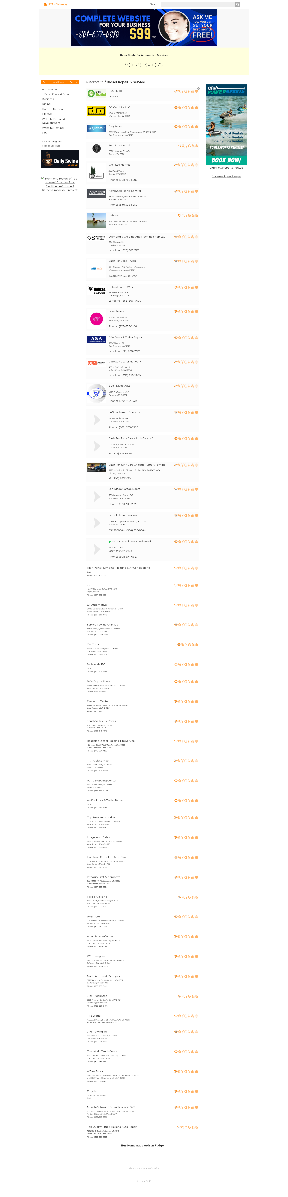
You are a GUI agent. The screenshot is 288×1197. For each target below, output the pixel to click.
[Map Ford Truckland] (196, 897)
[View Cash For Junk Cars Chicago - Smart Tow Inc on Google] (185, 465)
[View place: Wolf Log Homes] (96, 173)
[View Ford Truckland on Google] (189, 897)
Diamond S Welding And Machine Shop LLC (137, 236)
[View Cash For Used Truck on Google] (185, 261)
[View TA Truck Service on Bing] (178, 761)
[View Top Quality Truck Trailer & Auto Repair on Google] (189, 1127)
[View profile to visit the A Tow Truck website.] (196, 1072)
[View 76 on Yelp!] (189, 585)
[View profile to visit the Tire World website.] (196, 1016)
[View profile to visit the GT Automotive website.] (196, 605)
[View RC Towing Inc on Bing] (178, 956)
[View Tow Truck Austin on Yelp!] (193, 146)
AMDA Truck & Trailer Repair (105, 800)
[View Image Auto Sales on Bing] (178, 837)
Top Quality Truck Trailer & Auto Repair (112, 1126)
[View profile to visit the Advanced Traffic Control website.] (196, 191)
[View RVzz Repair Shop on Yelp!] (189, 682)
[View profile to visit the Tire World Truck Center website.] (196, 1052)
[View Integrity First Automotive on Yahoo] (182, 877)
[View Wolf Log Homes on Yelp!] (189, 165)
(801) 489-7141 (100, 654)
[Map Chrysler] (192, 1091)
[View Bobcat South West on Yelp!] (189, 287)
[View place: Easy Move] (96, 131)
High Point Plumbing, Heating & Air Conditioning (118, 567)
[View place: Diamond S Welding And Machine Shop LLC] (96, 244)
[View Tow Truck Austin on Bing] (183, 146)
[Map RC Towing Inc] (192, 956)
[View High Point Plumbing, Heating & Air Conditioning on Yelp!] (189, 568)
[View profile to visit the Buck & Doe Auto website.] (196, 386)
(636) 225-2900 (131, 375)
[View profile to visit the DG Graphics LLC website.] (196, 108)
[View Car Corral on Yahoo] (186, 645)
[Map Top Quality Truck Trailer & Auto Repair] (196, 1127)
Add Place (58, 82)
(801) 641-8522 (100, 807)
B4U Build (115, 90)
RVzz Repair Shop (98, 681)
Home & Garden (52, 109)
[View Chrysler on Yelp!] (189, 1091)
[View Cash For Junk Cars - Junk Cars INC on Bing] (179, 439)
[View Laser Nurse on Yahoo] (182, 311)
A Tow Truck (95, 1071)
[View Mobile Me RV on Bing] (179, 664)
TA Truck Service (98, 760)
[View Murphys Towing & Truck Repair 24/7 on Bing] (178, 1107)
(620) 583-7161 (130, 250)
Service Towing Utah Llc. (102, 624)
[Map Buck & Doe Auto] (192, 386)
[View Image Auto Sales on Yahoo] (182, 837)
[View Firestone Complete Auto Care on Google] (185, 857)
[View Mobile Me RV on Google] (185, 664)
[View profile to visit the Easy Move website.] (196, 127)
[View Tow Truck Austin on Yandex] (187, 146)
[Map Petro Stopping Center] (192, 781)
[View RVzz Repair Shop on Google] (185, 682)
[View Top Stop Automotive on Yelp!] (189, 818)
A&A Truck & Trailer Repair (125, 337)
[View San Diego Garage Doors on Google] (185, 489)
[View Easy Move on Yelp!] (189, 127)
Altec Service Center (100, 936)
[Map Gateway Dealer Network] (192, 362)
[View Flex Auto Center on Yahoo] (182, 701)
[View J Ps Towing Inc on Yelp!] (189, 1032)
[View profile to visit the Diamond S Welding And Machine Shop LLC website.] (196, 237)
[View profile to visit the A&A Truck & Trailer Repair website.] (196, 338)
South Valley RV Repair (101, 721)
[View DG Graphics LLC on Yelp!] (189, 108)
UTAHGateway (58, 4)
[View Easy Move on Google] (185, 127)
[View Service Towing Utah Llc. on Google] (185, 625)
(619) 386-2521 (128, 504)
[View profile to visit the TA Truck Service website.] (196, 761)
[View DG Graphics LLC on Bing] (179, 108)
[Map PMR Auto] (192, 917)
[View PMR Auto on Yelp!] (189, 917)
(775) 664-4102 (100, 751)
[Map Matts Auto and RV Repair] (192, 976)
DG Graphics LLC (119, 107)
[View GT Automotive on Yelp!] (189, 605)
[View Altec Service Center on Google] (185, 937)
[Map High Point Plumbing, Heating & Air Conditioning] (192, 568)
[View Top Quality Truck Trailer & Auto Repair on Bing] (182, 1127)
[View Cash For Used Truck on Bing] (179, 261)
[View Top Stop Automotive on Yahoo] (182, 818)
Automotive (49, 89)
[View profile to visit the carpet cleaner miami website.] (196, 515)
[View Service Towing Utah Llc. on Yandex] (183, 625)
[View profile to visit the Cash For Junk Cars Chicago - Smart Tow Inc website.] (196, 465)
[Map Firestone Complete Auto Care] (192, 857)
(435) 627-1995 (100, 691)
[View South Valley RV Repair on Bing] (178, 721)
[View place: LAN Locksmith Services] (96, 420)
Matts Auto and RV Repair (103, 976)
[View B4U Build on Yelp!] (189, 91)
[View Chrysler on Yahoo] (182, 1091)
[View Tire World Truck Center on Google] (185, 1052)
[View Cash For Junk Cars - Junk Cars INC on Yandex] (183, 439)
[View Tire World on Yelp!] (189, 1016)
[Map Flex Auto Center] (192, 701)
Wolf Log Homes (119, 164)
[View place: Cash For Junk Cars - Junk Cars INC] (96, 447)
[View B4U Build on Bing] (178, 91)
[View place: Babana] (96, 221)
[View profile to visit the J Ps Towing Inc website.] (196, 1032)
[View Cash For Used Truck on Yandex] (183, 261)
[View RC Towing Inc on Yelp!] (189, 956)
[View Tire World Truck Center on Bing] (179, 1052)
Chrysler (92, 1091)
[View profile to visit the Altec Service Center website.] (196, 937)
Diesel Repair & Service (57, 94)
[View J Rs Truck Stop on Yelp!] (193, 996)
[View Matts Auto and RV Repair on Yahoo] (182, 976)
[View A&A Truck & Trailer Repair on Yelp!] (189, 338)
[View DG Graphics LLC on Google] (185, 108)
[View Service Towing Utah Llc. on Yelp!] (189, 625)
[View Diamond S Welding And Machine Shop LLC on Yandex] (183, 237)
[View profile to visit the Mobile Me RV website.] (196, 664)
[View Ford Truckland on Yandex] (187, 897)
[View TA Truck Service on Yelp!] (189, 761)
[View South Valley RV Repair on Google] (185, 721)
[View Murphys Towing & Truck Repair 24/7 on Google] (185, 1107)
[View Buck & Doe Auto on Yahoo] (182, 386)
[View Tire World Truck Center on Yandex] (183, 1052)
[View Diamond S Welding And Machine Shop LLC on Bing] (179, 237)
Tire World (94, 1015)
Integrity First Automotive (103, 876)
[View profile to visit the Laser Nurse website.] (196, 311)
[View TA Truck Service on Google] (185, 761)
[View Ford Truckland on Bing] (183, 897)
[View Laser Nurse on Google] (185, 311)
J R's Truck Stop (97, 995)
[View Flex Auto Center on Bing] (178, 701)
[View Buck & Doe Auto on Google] (185, 386)
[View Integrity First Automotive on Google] (185, 877)
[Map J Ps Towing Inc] (192, 1032)
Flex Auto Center (98, 701)
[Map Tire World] (192, 1016)
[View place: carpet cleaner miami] (96, 523)
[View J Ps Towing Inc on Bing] (179, 1032)
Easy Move (115, 126)
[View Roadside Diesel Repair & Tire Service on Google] (185, 741)
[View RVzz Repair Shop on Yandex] (183, 682)
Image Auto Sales (98, 837)
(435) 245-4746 (100, 731)
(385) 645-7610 (100, 867)
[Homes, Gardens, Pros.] (60, 182)
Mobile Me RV (96, 664)
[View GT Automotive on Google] (185, 605)
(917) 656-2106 (128, 326)
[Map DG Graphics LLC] (192, 108)
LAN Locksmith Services (124, 412)
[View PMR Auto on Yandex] (183, 917)
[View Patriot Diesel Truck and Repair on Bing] (179, 542)
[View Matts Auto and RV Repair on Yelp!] (189, 976)
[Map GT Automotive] (192, 605)
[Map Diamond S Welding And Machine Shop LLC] (192, 237)
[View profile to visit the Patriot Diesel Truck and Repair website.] (196, 542)
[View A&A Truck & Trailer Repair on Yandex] (183, 338)
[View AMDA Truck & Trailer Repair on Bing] (179, 801)
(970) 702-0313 (128, 400)
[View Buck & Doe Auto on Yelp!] (189, 386)
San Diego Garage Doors (124, 488)
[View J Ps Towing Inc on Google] (185, 1032)
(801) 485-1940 (100, 1061)
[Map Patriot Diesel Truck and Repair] (192, 542)
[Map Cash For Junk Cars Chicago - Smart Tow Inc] (192, 465)
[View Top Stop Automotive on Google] (185, 818)
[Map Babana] (196, 215)
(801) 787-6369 (100, 575)
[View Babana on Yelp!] (193, 215)
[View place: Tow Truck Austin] (96, 150)
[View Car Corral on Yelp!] (193, 645)
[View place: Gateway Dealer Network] (96, 369)
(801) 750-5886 (128, 179)
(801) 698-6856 (100, 671)
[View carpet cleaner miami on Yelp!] (189, 515)
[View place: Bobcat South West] (96, 294)
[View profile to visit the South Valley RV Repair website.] (196, 721)
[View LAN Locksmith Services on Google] (185, 412)
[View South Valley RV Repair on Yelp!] (189, 721)
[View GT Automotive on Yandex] (183, 605)
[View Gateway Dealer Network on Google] (185, 362)
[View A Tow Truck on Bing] (178, 1072)
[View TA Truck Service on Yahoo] (182, 761)
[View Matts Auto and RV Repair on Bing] (178, 976)
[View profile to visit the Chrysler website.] (196, 1091)
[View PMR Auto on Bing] (179, 917)
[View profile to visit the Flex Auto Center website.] (196, 701)
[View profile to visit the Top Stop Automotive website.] (196, 818)
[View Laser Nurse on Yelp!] (189, 311)
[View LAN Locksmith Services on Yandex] (183, 412)
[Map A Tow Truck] (192, 1072)
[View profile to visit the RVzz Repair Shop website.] (196, 682)
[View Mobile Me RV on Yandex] (183, 664)
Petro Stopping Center (101, 780)
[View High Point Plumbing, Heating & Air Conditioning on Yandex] (183, 568)
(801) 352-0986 (100, 887)
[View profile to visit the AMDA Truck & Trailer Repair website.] (196, 801)
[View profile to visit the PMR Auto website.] (196, 917)
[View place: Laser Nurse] (96, 319)
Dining (46, 103)
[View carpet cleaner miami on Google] (185, 515)
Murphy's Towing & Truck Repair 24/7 (111, 1107)
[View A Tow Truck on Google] (185, 1072)
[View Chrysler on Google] (185, 1091)
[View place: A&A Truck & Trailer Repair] (96, 345)
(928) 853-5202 (100, 1117)
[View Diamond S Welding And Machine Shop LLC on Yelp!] (189, 237)
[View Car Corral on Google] (189, 645)
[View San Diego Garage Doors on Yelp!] (189, 489)
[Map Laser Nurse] (192, 311)
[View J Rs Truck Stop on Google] (189, 996)
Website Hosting (53, 127)
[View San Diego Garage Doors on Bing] (179, 489)
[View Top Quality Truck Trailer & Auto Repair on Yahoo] (186, 1127)
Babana (114, 215)
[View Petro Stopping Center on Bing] (179, 781)
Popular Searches (51, 146)
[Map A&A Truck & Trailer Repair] (192, 338)
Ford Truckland (97, 896)
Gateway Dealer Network (125, 361)
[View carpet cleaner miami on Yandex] (183, 515)
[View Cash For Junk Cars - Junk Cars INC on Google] (185, 439)
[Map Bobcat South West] (192, 287)
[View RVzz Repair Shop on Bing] (179, 682)
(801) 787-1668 (100, 926)
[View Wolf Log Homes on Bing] (178, 165)
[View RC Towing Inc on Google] (185, 956)
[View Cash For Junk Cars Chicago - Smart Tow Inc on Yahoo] (182, 465)
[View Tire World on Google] (185, 1016)
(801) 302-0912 (100, 615)
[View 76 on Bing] (179, 585)
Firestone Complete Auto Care (107, 857)
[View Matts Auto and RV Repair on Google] (185, 976)
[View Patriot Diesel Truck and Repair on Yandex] (183, 542)
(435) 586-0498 (101, 1006)
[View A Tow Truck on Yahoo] (182, 1072)
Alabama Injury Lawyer (226, 176)
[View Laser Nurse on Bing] (178, 311)
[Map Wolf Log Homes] (192, 165)
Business (48, 98)
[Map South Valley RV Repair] (192, 721)
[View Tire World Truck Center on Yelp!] (189, 1052)
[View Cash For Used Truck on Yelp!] (189, 261)
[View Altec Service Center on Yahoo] (182, 937)
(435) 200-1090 (101, 966)
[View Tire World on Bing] (179, 1016)
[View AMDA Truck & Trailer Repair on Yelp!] (189, 801)
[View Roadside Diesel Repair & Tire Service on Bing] (179, 741)
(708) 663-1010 (122, 478)
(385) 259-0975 (100, 1137)
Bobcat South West (121, 287)
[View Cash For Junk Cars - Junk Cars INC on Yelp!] (189, 439)
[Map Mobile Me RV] (192, 664)
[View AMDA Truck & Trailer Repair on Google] (185, 801)
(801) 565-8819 (100, 847)
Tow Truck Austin (120, 145)
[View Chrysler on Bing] (178, 1091)
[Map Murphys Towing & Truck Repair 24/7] (192, 1107)
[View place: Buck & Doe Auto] (96, 394)
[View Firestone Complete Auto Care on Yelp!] (189, 857)
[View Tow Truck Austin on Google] (189, 146)
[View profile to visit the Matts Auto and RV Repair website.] (196, 976)
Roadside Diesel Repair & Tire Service (111, 740)
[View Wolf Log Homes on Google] (185, 165)
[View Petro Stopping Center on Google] (185, 781)
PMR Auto (93, 916)
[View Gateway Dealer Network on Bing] (178, 362)
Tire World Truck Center (102, 1051)
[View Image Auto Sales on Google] (185, 837)
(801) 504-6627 (128, 556)
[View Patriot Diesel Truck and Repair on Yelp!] (189, 542)
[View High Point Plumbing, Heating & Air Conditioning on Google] (185, 568)
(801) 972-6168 (100, 946)
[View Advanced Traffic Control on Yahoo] (182, 191)
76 (88, 584)
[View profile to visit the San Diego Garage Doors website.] (196, 489)
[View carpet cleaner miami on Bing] (179, 515)
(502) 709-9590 (128, 427)
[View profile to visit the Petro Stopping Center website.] (196, 781)
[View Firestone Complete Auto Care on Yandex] (183, 857)
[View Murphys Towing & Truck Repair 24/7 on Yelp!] (189, 1107)
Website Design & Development (53, 121)
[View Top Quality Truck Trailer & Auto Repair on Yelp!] (193, 1127)
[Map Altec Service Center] (192, 937)
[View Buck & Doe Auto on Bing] (178, 386)
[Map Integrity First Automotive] (192, 877)
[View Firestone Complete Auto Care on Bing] (179, 857)
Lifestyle (47, 113)
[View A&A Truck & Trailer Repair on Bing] (179, 338)
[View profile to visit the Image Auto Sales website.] (196, 837)
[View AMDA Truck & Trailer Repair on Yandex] (183, 801)
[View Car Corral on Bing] (182, 645)
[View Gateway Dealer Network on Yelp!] (189, 362)
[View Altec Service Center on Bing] (178, 937)
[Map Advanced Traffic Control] (192, 191)
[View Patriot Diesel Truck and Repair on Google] (185, 542)
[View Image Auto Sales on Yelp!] (189, 837)
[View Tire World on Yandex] (183, 1016)
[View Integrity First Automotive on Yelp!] (189, 877)
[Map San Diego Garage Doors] (192, 489)
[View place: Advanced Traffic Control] (96, 198)
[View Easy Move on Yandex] (183, 127)
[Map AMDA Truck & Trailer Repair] (192, 801)
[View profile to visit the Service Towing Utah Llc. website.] (196, 625)
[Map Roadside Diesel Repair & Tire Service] (192, 741)
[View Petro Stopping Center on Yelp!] (189, 781)
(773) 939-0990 (122, 453)
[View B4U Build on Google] (185, 91)
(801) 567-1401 (100, 827)
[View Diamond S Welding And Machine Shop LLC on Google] (185, 237)
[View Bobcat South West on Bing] (178, 287)
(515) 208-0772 (131, 351)
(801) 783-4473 (100, 907)
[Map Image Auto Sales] (192, 837)
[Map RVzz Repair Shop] (192, 682)
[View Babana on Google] (189, 215)
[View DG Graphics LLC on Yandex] (183, 108)
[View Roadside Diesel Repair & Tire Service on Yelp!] (189, 741)
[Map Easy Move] (192, 127)
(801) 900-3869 (101, 634)
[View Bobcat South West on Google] (185, 287)
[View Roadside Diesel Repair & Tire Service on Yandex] (183, 741)
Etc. (44, 132)
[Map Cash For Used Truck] (192, 261)
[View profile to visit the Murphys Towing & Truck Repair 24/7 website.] (196, 1107)
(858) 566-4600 (131, 300)
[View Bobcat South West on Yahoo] (182, 287)
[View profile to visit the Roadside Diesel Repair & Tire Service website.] (196, 741)
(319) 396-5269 (128, 204)
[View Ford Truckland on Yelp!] (193, 897)
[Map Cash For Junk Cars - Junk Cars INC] (192, 439)
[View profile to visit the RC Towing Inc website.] (196, 956)
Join (45, 82)
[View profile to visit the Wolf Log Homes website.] (196, 165)
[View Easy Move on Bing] (179, 127)
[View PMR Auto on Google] (185, 917)
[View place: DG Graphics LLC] (96, 112)
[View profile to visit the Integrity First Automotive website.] (196, 877)
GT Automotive (97, 604)
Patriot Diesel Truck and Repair (131, 541)
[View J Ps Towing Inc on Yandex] (183, 1032)
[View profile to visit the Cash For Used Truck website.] (196, 261)
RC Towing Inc (96, 956)
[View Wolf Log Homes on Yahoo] (182, 165)
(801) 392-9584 (100, 595)
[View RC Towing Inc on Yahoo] (182, 956)
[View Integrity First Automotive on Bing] (178, 877)
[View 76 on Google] (185, 585)
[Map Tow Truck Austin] (196, 146)
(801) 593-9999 (100, 1042)
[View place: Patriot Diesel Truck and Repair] (96, 550)
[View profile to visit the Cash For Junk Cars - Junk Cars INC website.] (196, 439)
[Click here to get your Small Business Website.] (144, 45)
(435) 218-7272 (100, 711)
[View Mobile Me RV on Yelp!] (189, 664)
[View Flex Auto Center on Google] (185, 701)
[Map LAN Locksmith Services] (192, 412)
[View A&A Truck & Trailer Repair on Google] (185, 338)
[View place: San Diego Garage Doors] (96, 497)
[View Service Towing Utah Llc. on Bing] (179, 625)
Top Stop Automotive (101, 817)
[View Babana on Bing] (183, 215)
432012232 (130, 275)
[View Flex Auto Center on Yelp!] (189, 701)
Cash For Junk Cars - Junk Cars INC (131, 438)
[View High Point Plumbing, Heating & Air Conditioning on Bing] (179, 568)
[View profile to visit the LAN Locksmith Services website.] (196, 412)
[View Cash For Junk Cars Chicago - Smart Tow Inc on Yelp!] (189, 465)
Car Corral (93, 644)
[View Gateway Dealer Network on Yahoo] (182, 362)
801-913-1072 (144, 65)
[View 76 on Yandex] (183, 585)
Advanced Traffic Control (125, 190)
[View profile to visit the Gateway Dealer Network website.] (196, 362)
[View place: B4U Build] (96, 94)
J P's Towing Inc (97, 1031)
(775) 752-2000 (101, 771)
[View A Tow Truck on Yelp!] (189, 1072)
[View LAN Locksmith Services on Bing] (179, 412)
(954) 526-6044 (136, 530)
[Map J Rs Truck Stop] (196, 996)
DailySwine (153, 1168)
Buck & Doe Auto (119, 385)
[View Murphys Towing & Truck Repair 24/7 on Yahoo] (182, 1107)
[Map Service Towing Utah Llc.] (192, 625)
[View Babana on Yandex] (187, 215)
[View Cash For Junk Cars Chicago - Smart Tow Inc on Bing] (178, 465)
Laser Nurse (116, 311)
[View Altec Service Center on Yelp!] (189, 937)
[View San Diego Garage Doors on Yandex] (183, 489)
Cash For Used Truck (122, 260)
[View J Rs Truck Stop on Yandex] (187, 996)
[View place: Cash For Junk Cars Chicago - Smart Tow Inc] (96, 472)
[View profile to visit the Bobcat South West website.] (196, 287)
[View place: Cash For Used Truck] (96, 269)
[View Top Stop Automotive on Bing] (178, 818)
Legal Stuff (145, 1181)
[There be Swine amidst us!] (60, 159)
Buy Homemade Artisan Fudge (142, 1145)
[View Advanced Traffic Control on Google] (185, 191)
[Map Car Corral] (196, 645)
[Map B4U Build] (192, 91)
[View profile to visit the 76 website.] (196, 585)
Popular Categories (52, 141)
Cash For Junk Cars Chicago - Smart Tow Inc (137, 464)
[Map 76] (192, 585)
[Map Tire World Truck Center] (192, 1052)
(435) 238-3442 (101, 986)
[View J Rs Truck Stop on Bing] (183, 996)
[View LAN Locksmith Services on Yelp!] (189, 412)
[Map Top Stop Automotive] (192, 818)
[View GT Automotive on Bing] (179, 605)
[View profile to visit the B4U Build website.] (196, 91)
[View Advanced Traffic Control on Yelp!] (189, 191)
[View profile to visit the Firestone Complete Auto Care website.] (196, 857)
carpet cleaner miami (123, 515)
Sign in (73, 82)
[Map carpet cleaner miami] (192, 515)
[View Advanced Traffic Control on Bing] (178, 191)
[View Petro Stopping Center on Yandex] (183, 781)
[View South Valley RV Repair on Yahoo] (182, 721)
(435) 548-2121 (100, 1081)
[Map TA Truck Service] (192, 761)
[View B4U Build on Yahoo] (182, 91)
